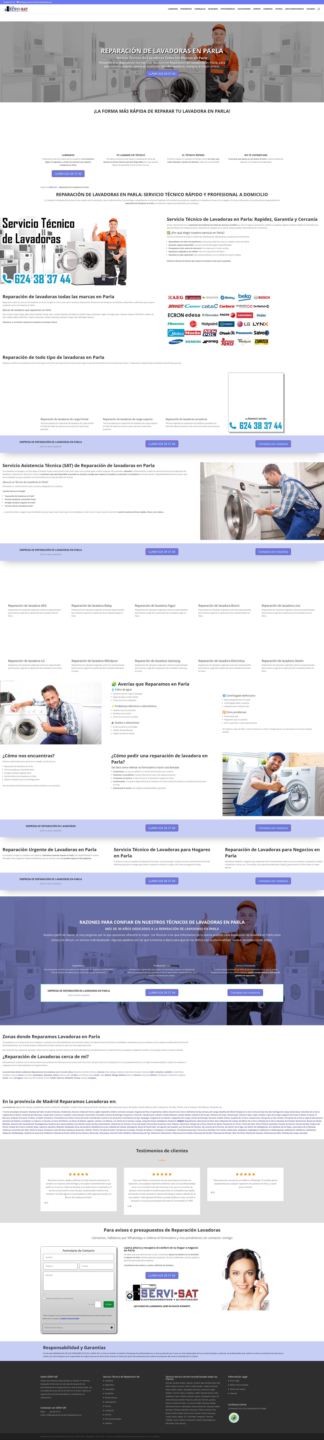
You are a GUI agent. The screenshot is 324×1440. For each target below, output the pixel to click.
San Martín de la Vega (234, 1127)
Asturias (100, 1072)
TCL (185, 1416)
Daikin (174, 1389)
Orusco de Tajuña (138, 1124)
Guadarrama (254, 1118)
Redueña (60, 1127)
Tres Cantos (221, 1130)
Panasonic (194, 1410)
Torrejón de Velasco (144, 1130)
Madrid (108, 1075)
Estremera (48, 1118)
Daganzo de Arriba (290, 1115)
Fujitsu (182, 1393)
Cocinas (278, 9)
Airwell (176, 1383)
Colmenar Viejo (245, 1115)
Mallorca (122, 1075)
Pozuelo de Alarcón (287, 1124)
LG (188, 1403)
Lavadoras (173, 9)
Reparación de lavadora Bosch (218, 606)
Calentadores (244, 9)
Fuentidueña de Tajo (131, 1118)
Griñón (227, 1118)
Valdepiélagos (17, 1133)
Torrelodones (170, 1130)
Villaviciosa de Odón (272, 1133)
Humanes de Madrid (11, 1121)
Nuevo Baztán (104, 1124)
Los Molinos (108, 1121)
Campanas (267, 9)
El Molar (31, 1118)
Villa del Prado (116, 1133)
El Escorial (23, 1118)
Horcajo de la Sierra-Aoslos (272, 1118)
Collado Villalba (184, 1115)
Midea (212, 1403)
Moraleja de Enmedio (286, 1121)
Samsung (211, 1413)
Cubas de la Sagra (273, 1115)
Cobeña (158, 1115)
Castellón (168, 1072)
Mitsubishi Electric (173, 1406)
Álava (70, 1072)
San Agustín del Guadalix (167, 1127)
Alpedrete (105, 1112)
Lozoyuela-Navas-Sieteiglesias (154, 1121)
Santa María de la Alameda (304, 1127)
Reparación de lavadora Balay (92, 606)
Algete (97, 1112)
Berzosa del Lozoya (210, 1112)
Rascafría (52, 1127)
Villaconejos (104, 1133)
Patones (175, 1124)
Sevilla (5, 1078)
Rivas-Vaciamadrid (83, 1127)
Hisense (183, 1396)
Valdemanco (265, 1130)
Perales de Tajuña (214, 1124)
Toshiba (169, 1420)
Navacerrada (16, 1124)
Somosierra (48, 1130)
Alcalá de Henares (52, 1112)
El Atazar (311, 1115)
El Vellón (39, 1118)
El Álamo (302, 1115)
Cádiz (151, 1072)
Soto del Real (59, 1130)
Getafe (220, 1118)
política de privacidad (70, 1318)
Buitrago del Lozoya (281, 1112)
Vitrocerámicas (228, 9)
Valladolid (69, 1078)
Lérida (96, 1075)
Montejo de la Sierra (267, 1121)
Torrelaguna (159, 1130)
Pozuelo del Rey (302, 1124)
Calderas (311, 9)
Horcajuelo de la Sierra (294, 1118)
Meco (217, 1121)
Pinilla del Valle (248, 1124)
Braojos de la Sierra (244, 1112)
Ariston (197, 1383)
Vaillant (182, 1420)
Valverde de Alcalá (61, 1133)
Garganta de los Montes (160, 1118)
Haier (177, 1396)
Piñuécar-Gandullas (269, 1124)
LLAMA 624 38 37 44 (162, 73)
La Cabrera (36, 1121)
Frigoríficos (186, 9)
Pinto (258, 1124)
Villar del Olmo (238, 1133)
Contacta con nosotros (273, 444)
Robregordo (132, 1127)
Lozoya (138, 1121)
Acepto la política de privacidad (59, 1298)
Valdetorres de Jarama (33, 1133)
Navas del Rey (92, 1124)
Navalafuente (28, 1124)
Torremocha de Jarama (186, 1130)
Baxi (202, 1383)
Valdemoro (300, 1130)
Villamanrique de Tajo (141, 1133)
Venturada (93, 1133)
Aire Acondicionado (294, 9)
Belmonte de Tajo (194, 1112)
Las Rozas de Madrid (77, 1121)
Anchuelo (122, 1112)
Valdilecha (48, 1133)
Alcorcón (75, 1112)
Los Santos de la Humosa (124, 1121)
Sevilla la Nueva (36, 1130)
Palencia (153, 1075)
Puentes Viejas (32, 1127)
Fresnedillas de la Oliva (64, 1118)
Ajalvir (25, 1112)
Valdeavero (242, 1130)
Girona (21, 1075)
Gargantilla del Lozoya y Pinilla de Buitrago (189, 1118)
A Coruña (63, 1072)
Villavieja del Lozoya (290, 1133)
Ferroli (176, 1393)
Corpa (254, 1115)
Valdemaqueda (277, 1130)
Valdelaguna (253, 1130)
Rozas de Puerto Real (147, 1127)
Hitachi (191, 1396)
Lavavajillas (199, 9)
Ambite (114, 1112)
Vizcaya (77, 1078)
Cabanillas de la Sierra (310, 1112)
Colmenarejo (232, 1115)
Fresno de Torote (81, 1118)
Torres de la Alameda (206, 1130)
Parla (169, 1124)
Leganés (90, 1121)
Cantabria (159, 1072)
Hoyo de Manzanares (314, 1118)
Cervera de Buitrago (113, 1115)
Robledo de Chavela (117, 1127)
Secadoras (213, 9)
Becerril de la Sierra (177, 1112)
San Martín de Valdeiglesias (256, 1127)
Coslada (261, 1115)
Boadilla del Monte (227, 1112)
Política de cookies (237, 1389)
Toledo (53, 1078)
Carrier (181, 1386)
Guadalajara (38, 1075)
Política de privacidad (239, 1385)
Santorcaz (7, 1130)
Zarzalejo (303, 1133)
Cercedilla (100, 1115)
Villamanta (155, 1133)
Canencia (58, 1115)
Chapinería (128, 1115)
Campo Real (48, 1115)
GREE (197, 1393)
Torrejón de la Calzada (125, 1130)
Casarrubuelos (78, 1115)
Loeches (98, 1121)
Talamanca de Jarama (75, 1130)
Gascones (212, 1118)
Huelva (55, 1075)
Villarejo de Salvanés (254, 1133)
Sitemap (233, 1393)
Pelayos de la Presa (198, 1124)
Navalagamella (41, 1124)
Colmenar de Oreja (218, 1115)
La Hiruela (46, 1121)
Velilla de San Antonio (79, 1133)
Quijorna (43, 1127)
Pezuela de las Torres (232, 1124)
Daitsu (180, 1389)
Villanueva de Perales (222, 1133)
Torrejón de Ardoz (107, 1130)
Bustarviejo (295, 1112)
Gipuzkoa (48, 1075)
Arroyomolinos (156, 1112)
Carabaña (67, 1115)
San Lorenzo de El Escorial (213, 1127)
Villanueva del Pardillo (203, 1133)
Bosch (168, 1386)
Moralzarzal (301, 1121)
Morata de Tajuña (314, 1121)
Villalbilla (127, 1133)
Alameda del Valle (36, 1112)
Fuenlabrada (95, 1118)
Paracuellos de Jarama (156, 1124)
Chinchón (138, 1115)
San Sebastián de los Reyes (280, 1127)
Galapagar (145, 1118)
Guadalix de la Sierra (239, 1118)
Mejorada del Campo (229, 1121)
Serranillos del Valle (20, 1130)
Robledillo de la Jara (100, 1127)
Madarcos (172, 1121)
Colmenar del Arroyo (200, 1115)
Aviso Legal (234, 1380)
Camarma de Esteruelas (32, 1115)
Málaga (115, 1075)
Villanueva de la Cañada (182, 1133)
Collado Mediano (170, 1115)
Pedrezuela (184, 1124)
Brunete (268, 1112)
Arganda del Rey (142, 1112)
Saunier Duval (200, 1413)
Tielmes (88, 1130)
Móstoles (6, 1124)
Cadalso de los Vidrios (12, 1115)
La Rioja (74, 1075)
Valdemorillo (290, 1130)
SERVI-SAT (53, 187)
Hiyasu (197, 1396)
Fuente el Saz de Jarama (111, 1118)
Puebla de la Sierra (17, 1127)
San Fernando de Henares (190, 1127)
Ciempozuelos (148, 1115)
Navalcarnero (54, 1124)
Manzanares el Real (205, 1121)
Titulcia (96, 1130)
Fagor (212, 1389)
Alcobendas (66, 1112)
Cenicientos (90, 1115)
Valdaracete (232, 1130)
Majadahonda (190, 1121)
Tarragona (18, 1078)
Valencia (60, 1078)
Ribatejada (69, 1127)
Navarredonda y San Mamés (73, 1124)
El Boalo (14, 1118)
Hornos (256, 9)
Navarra (137, 1075)
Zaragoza (92, 1078)
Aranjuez (130, 1112)
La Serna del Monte (59, 1121)
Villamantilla (166, 1133)
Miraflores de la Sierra (248, 1121)
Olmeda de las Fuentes (121, 1124)
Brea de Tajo (259, 1112)
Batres (165, 1112)
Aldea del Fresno (87, 1112)
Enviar (109, 1304)
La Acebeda (26, 1121)
